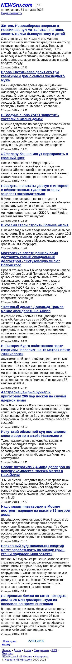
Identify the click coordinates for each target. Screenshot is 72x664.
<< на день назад (9, 642)
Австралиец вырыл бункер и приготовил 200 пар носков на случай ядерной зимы (33, 396)
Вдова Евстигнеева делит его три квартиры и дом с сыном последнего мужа (33, 76)
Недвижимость (11, 13)
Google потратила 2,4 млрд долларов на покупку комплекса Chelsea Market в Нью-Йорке (35, 471)
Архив (27, 650)
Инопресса (41, 656)
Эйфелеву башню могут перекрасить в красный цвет (34, 156)
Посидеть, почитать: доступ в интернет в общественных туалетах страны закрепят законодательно (35, 190)
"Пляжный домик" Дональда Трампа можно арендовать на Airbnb (32, 309)
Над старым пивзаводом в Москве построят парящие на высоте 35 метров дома (35, 511)
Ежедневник (41, 650)
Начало (6, 650)
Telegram (7, 653)
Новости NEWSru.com (18, 659)
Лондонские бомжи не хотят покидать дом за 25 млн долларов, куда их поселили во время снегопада (33, 600)
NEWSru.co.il (10, 656)
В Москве (26, 656)
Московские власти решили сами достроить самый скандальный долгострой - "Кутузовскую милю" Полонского (30, 259)
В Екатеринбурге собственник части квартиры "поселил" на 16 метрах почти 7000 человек (35, 350)
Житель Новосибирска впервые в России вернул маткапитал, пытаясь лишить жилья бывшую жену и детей (33, 30)
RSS (54, 650)
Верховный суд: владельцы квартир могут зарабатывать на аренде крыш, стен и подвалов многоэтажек (33, 550)
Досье (17, 650)
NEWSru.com (16, 5)
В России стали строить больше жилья (35, 225)
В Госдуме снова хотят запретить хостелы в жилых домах (30, 117)
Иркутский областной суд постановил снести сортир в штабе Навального (33, 434)
